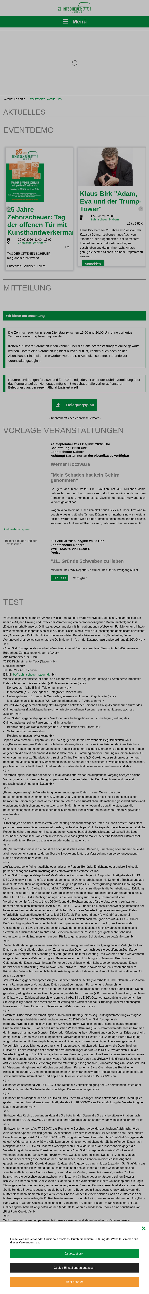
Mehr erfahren (75, 1281)
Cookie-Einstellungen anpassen (74, 1267)
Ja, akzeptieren (74, 1253)
